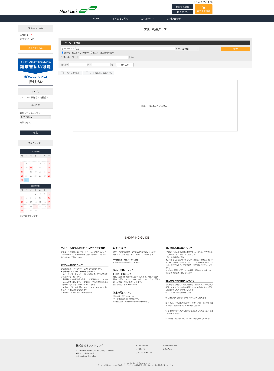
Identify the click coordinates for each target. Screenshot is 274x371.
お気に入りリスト (72, 73)
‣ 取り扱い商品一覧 (142, 345)
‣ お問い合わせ (167, 349)
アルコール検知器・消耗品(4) (34, 97)
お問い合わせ (174, 18)
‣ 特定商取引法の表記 (169, 345)
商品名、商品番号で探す (103, 53)
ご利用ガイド (147, 18)
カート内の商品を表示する (100, 73)
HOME (96, 18)
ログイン (183, 12)
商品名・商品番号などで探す (76, 53)
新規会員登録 (182, 6)
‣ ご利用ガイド (140, 349)
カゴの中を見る (35, 48)
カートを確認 (203, 10)
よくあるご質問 (120, 18)
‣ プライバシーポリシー (143, 353)
